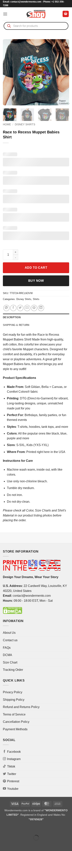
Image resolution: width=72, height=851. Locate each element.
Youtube (12, 788)
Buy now (36, 280)
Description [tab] (12, 317)
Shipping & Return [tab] (16, 325)
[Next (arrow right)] (15, 844)
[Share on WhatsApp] (6, 308)
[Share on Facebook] (13, 308)
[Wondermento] (36, 14)
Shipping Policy (13, 699)
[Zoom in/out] (3, 828)
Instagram (14, 759)
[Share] (26, 828)
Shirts (36, 299)
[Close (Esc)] (37, 828)
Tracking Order (13, 669)
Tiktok (11, 766)
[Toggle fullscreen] (15, 828)
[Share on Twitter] (20, 308)
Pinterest (13, 781)
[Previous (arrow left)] (3, 844)
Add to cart (36, 267)
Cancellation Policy (16, 721)
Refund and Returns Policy (21, 707)
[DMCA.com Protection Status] (12, 610)
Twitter (11, 774)
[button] (5, 14)
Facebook (14, 751)
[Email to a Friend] (27, 308)
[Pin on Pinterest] (34, 308)
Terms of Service (14, 714)
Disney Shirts (25, 124)
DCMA (7, 655)
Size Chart (10, 662)
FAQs (7, 647)
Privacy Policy (12, 692)
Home (7, 124)
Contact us (10, 640)
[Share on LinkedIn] (41, 308)
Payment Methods (15, 729)
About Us (9, 632)
